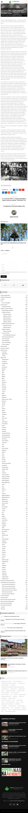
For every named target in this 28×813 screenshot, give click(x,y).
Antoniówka (4, 367)
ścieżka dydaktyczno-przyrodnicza (19, 709)
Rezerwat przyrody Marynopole (7, 601)
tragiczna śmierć (21, 705)
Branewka (4, 382)
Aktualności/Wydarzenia (6, 297)
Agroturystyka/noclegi (5, 295)
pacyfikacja (15, 696)
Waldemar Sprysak (5, 707)
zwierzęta (24, 707)
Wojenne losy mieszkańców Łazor (11, 616)
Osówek (3, 508)
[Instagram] (14, 804)
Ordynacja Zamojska (6, 306)
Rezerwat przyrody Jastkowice (8, 586)
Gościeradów (4, 421)
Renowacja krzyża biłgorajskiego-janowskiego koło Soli (13, 243)
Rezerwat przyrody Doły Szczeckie (8, 599)
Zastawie (4, 571)
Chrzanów (4, 387)
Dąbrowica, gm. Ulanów (7, 399)
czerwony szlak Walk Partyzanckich (8, 683)
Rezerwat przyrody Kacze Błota (8, 588)
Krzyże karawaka (5, 338)
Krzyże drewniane (6, 333)
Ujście (3, 557)
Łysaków (4, 493)
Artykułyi (2, 299)
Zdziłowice (4, 573)
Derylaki (3, 403)
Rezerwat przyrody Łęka (7, 591)
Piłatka (3, 516)
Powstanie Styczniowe (6, 700)
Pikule (3, 514)
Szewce (3, 550)
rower (2, 702)
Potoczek (4, 518)
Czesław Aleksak (21, 683)
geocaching (13, 685)
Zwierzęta (3, 608)
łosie (9, 709)
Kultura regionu (4, 346)
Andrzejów (4, 361)
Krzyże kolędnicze (6, 340)
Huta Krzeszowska (6, 437)
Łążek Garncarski (5, 478)
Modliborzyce (4, 499)
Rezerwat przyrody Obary (6, 605)
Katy (3, 454)
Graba (3, 425)
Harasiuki (4, 429)
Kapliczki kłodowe (7, 318)
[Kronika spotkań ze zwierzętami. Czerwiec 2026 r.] (4, 666)
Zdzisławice (4, 574)
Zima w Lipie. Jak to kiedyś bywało (15, 627)
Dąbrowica (4, 397)
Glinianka (4, 412)
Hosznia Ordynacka (6, 433)
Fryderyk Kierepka (5, 685)
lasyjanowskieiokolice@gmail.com (17, 800)
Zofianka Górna (5, 578)
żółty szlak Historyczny (11, 711)
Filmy (2, 301)
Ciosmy (3, 391)
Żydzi (2, 711)
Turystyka (3, 607)
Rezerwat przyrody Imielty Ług (8, 584)
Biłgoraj (3, 376)
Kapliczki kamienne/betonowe (8, 323)
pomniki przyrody (11, 698)
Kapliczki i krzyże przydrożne (7, 308)
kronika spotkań (20, 690)
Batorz (3, 370)
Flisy (3, 406)
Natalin (3, 505)
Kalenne (3, 452)
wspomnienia (17, 707)
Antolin (3, 365)
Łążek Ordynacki (5, 480)
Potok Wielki (4, 520)
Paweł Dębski (3, 698)
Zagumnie (4, 565)
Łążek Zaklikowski (6, 482)
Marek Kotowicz (22, 694)
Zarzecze (4, 569)
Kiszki (3, 455)
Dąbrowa (4, 395)
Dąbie (3, 393)
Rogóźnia (4, 525)
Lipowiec (4, 489)
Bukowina (4, 386)
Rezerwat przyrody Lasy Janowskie (9, 590)
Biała (3, 372)
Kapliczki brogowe (7, 314)
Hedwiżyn (4, 431)
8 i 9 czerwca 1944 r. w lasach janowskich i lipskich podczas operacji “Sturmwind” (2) (14, 199)
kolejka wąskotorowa (10, 690)
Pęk (3, 512)
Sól (2, 537)
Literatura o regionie (5, 348)
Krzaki (3, 471)
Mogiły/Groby (4, 353)
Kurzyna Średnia (5, 474)
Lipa (3, 486)
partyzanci (21, 696)
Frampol (3, 408)
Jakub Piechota (5, 15)
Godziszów (4, 414)
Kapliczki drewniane (6, 312)
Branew (3, 380)
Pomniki (3, 355)
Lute (3, 491)
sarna (17, 702)
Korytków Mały (5, 469)
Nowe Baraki (4, 506)
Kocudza (4, 461)
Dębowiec (4, 401)
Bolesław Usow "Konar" (6, 681)
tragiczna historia (12, 705)
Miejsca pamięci (4, 350)
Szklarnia (4, 552)
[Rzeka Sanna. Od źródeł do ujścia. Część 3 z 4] (4, 672)
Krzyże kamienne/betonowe (8, 336)
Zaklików (4, 567)
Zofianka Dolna (5, 576)
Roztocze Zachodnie (10, 702)
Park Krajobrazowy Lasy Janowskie (8, 582)
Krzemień (4, 472)
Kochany (4, 459)
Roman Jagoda (19, 700)
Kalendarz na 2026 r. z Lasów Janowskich (17, 752)
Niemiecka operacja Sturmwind (18, 8)
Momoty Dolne (10, 8)
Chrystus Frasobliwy (17, 681)
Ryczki (3, 533)
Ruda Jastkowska (5, 529)
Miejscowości (3, 357)
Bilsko (3, 378)
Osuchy (3, 510)
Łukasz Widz (3, 709)
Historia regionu (4, 8)
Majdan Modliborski (6, 495)
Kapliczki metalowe (6, 329)
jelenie (2, 690)
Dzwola (3, 404)
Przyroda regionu (4, 597)
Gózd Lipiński (4, 423)
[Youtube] (17, 804)
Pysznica (4, 522)
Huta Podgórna (5, 440)
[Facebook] (10, 804)
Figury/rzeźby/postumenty (7, 310)
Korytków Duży (5, 467)
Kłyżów (3, 457)
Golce (3, 416)
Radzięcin (4, 523)
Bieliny (3, 374)
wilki (12, 707)
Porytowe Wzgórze (5, 595)
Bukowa (3, 384)
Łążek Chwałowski (6, 476)
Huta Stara (4, 442)
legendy (15, 694)
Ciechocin (4, 389)
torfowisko (3, 705)
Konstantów (4, 465)
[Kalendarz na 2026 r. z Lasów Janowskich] (5, 754)
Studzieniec (4, 542)
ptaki (14, 700)
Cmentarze (4, 352)
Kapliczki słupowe (7, 327)
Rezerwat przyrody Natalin (6, 603)
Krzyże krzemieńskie (6, 342)
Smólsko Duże (5, 535)
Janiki (3, 446)
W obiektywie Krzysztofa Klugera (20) (14, 206)
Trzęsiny (4, 556)
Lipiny (3, 488)
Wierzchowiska (5, 559)
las (11, 694)
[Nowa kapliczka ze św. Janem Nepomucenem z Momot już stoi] (5, 760)
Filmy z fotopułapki (6, 302)
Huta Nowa (4, 438)
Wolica (3, 563)
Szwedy (3, 554)
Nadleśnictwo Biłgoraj (6, 696)
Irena (3, 444)
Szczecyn (4, 546)
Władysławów (5, 561)
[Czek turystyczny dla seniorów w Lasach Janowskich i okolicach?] (14, 648)
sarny (22, 702)
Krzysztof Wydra (5, 694)
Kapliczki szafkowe (7, 321)
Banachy (4, 369)
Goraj (3, 420)
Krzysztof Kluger (14, 692)
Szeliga (3, 548)
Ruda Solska (4, 531)
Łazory (3, 484)
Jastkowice (4, 450)
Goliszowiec (4, 418)
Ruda (3, 527)
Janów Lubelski (5, 448)
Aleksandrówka (5, 359)
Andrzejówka (4, 363)
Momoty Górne (5, 503)
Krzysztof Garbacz (5, 692)
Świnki (3, 544)
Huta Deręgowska (6, 435)
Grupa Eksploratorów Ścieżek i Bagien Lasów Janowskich (12, 687)
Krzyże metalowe (5, 344)
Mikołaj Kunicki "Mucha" (6, 185)
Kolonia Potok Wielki (6, 463)
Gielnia (3, 410)
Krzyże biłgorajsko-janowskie (9, 335)
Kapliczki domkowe (7, 316)
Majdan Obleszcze (6, 497)
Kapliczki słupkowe (7, 319)
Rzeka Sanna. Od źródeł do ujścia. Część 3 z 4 (17, 670)
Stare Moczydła (5, 539)
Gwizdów (4, 427)
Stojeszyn (4, 540)
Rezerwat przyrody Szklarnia (8, 593)
